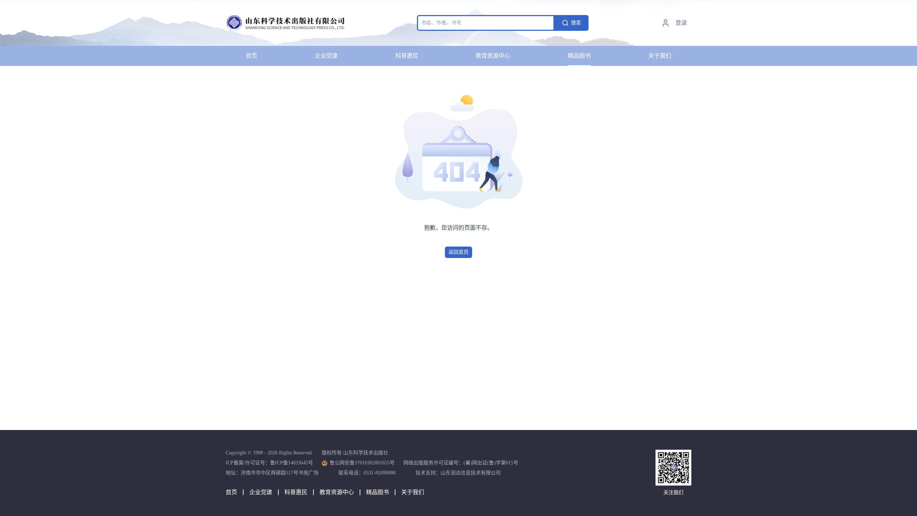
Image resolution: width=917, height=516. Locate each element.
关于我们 (659, 56)
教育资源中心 (493, 56)
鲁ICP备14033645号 (291, 462)
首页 (251, 56)
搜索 (576, 22)
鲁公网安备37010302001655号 (362, 462)
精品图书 (579, 56)
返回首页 (458, 252)
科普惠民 (406, 56)
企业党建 (326, 56)
